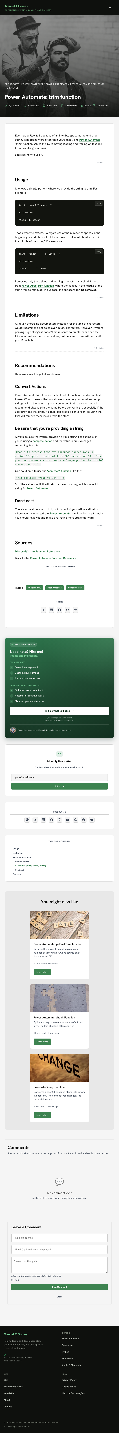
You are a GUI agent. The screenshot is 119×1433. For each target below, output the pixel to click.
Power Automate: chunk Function (54, 1017)
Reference (67, 1345)
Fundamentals (75, 587)
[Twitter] (35, 820)
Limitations (18, 853)
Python (65, 1351)
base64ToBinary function (49, 1087)
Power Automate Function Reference (53, 558)
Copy (99, 203)
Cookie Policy (69, 1386)
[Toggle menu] (110, 7)
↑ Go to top (99, 162)
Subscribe (59, 786)
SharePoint (67, 1358)
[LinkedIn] (43, 820)
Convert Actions (22, 861)
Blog (6, 1379)
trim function (46, 285)
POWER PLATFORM (32, 84)
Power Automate (89, 139)
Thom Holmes (58, 566)
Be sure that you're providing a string (30, 865)
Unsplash (71, 566)
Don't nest (19, 870)
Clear (59, 1296)
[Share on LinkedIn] (51, 610)
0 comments (71, 105)
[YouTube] (67, 820)
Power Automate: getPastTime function (58, 944)
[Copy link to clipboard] (75, 610)
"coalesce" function (59, 471)
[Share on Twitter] (43, 610)
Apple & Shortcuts (71, 1365)
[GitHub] (51, 820)
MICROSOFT (12, 84)
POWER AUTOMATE (57, 84)
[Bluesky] (92, 820)
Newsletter (9, 1393)
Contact (8, 1406)
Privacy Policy (69, 1379)
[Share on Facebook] (59, 610)
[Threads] (75, 820)
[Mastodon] (27, 820)
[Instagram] (59, 820)
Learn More (42, 972)
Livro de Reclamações (73, 1393)
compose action (42, 441)
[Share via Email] (67, 610)
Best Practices (54, 587)
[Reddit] (83, 820)
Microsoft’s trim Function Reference (37, 551)
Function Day (34, 587)
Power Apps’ (29, 285)
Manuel (16, 105)
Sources (17, 874)
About (7, 1399)
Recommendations (22, 857)
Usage (16, 848)
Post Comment (59, 1287)
